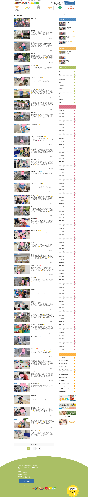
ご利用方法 (38, 485)
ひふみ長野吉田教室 (63, 360)
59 (36, 448)
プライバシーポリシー (64, 485)
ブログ (44, 485)
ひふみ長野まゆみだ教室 (64, 383)
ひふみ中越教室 (62, 380)
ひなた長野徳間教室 (63, 377)
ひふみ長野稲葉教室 (63, 363)
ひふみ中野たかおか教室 (64, 388)
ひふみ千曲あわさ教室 (63, 386)
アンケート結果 (50, 485)
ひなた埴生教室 (62, 391)
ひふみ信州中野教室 (63, 369)
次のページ (34, 444)
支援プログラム (30, 485)
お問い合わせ (70, 3)
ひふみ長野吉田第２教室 (64, 371)
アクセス (56, 485)
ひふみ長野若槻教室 (63, 366)
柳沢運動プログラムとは (21, 485)
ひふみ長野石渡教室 (63, 357)
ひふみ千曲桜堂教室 (63, 374)
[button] (75, 15)
